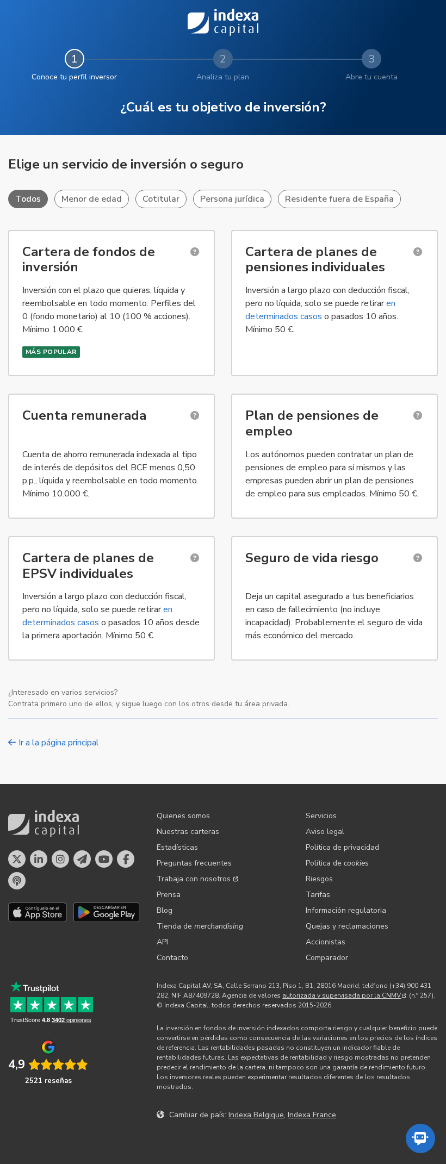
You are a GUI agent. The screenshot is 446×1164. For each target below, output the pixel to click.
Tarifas (318, 894)
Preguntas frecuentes (194, 863)
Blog (164, 910)
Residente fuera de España (339, 199)
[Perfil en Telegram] (82, 859)
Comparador (327, 958)
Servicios (321, 816)
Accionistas (325, 942)
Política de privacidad (342, 847)
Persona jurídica (232, 199)
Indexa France (312, 1115)
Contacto (172, 958)
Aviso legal (325, 831)
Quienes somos (183, 816)
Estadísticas (177, 847)
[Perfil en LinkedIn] (38, 859)
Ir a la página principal (58, 743)
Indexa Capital (223, 22)
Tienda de (200, 926)
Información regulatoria (346, 910)
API (162, 942)
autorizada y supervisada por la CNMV (341, 995)
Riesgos (319, 879)
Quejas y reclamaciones (347, 926)
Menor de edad (91, 199)
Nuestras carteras (188, 831)
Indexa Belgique (256, 1115)
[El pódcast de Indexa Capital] (17, 880)
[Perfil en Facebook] (125, 859)
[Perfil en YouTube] (104, 859)
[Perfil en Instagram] (60, 859)
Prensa (169, 894)
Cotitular (161, 199)
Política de (337, 863)
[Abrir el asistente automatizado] (420, 1138)
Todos (28, 199)
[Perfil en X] (17, 859)
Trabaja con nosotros (194, 879)
